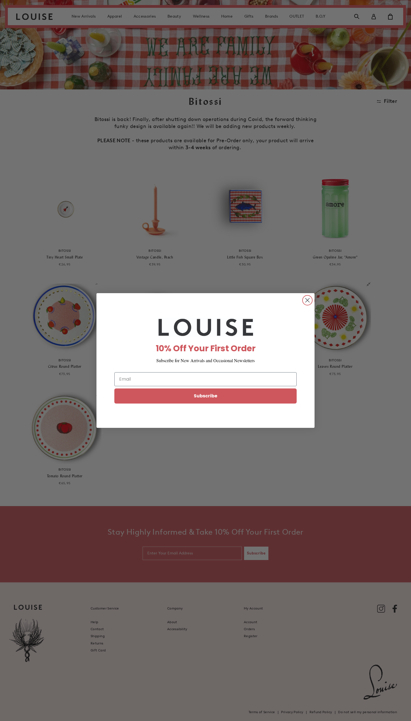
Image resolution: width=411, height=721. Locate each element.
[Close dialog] (307, 300)
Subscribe (205, 396)
